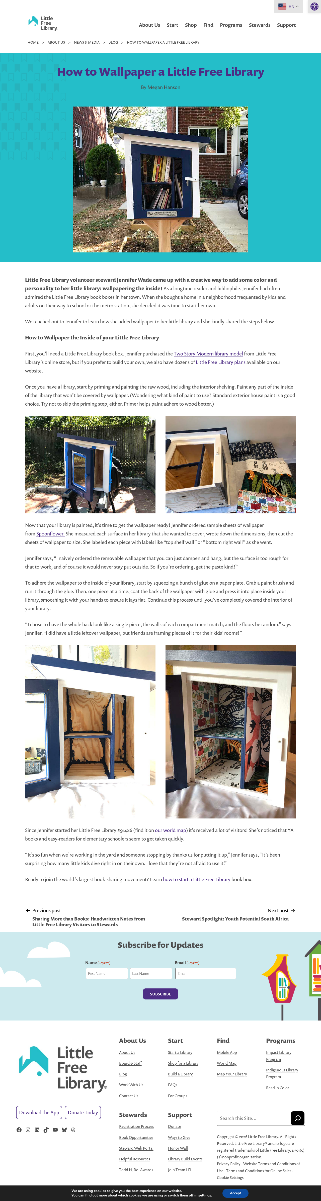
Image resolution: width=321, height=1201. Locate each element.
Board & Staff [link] (130, 1063)
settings (204, 1195)
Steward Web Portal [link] (136, 1148)
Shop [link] (191, 25)
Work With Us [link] (131, 1084)
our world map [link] (170, 830)
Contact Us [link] (128, 1095)
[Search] (297, 1118)
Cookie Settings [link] (230, 1177)
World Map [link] (226, 1063)
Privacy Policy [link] (228, 1163)
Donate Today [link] (83, 1112)
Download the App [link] (39, 1112)
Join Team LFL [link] (180, 1169)
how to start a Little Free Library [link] (196, 879)
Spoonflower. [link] (50, 533)
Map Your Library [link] (232, 1074)
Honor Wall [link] (178, 1148)
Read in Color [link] (277, 1087)
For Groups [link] (177, 1095)
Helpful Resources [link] (134, 1159)
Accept (235, 1193)
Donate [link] (174, 1126)
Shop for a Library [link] (183, 1063)
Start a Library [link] (180, 1052)
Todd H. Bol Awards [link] (136, 1169)
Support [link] (286, 25)
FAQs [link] (172, 1084)
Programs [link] (231, 25)
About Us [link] (149, 25)
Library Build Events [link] (185, 1159)
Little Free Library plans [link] (221, 362)
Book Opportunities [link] (136, 1137)
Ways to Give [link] (179, 1137)
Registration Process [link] (136, 1126)
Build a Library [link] (180, 1074)
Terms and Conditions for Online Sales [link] (258, 1170)
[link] (314, 6)
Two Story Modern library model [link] (208, 353)
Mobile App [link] (227, 1052)
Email (187, 962)
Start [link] (172, 25)
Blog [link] (123, 1074)
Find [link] (208, 25)
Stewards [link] (260, 25)
